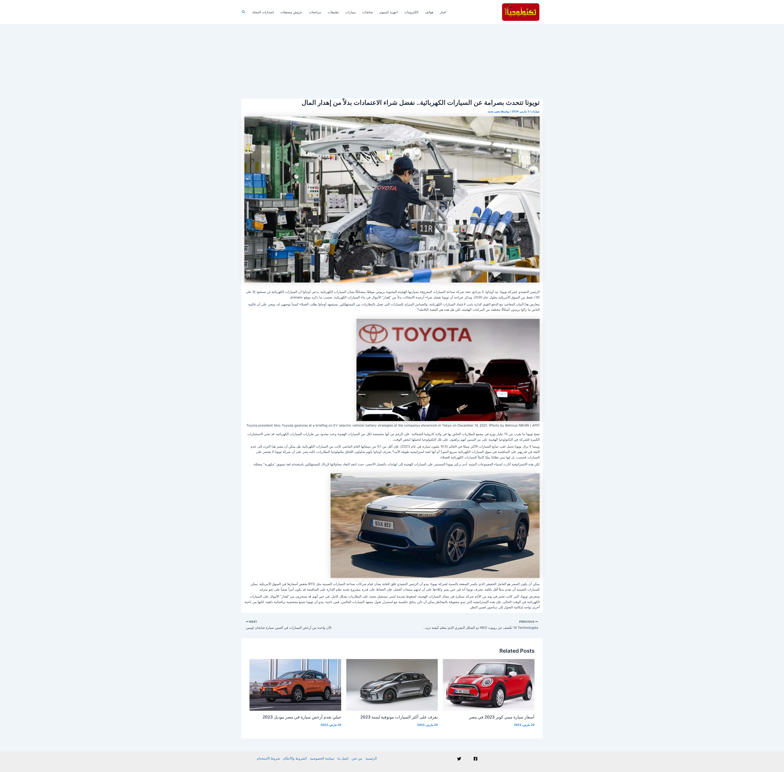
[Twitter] (459, 759)
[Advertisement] (392, 55)
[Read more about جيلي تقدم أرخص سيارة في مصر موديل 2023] (295, 685)
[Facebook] (475, 759)
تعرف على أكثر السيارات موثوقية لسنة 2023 (399, 717)
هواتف (429, 12)
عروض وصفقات (291, 12)
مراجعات (315, 12)
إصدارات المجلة (263, 12)
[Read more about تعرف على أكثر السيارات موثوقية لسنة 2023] (392, 685)
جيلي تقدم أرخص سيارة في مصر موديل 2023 (302, 717)
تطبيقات (333, 12)
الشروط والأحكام (295, 758)
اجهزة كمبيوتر (388, 12)
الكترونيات (411, 12)
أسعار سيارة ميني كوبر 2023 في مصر (502, 717)
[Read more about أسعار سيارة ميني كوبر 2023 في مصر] (489, 685)
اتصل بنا (342, 758)
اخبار (443, 12)
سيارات (350, 12)
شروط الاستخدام (268, 758)
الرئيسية (371, 758)
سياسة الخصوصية (322, 758)
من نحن (357, 758)
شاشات (367, 12)
